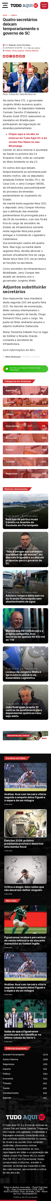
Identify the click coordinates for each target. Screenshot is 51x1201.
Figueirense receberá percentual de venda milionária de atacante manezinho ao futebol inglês (25, 940)
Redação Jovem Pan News (19, 45)
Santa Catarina (18, 51)
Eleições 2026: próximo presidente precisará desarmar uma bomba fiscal (24, 843)
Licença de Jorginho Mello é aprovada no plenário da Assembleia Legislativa (23, 674)
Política (14, 15)
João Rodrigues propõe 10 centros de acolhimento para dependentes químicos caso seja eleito (24, 712)
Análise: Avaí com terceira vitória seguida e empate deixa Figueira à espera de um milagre (25, 797)
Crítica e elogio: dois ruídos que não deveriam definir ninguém (24, 888)
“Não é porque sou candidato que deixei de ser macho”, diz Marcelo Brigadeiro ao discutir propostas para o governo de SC (25, 557)
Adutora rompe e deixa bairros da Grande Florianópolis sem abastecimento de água (25, 598)
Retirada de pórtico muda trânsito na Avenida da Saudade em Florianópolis (22, 522)
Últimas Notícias (32, 51)
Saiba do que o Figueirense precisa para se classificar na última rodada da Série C (22, 1034)
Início (5, 15)
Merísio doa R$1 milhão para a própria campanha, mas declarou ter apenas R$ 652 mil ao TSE (25, 635)
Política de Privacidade (25, 1197)
